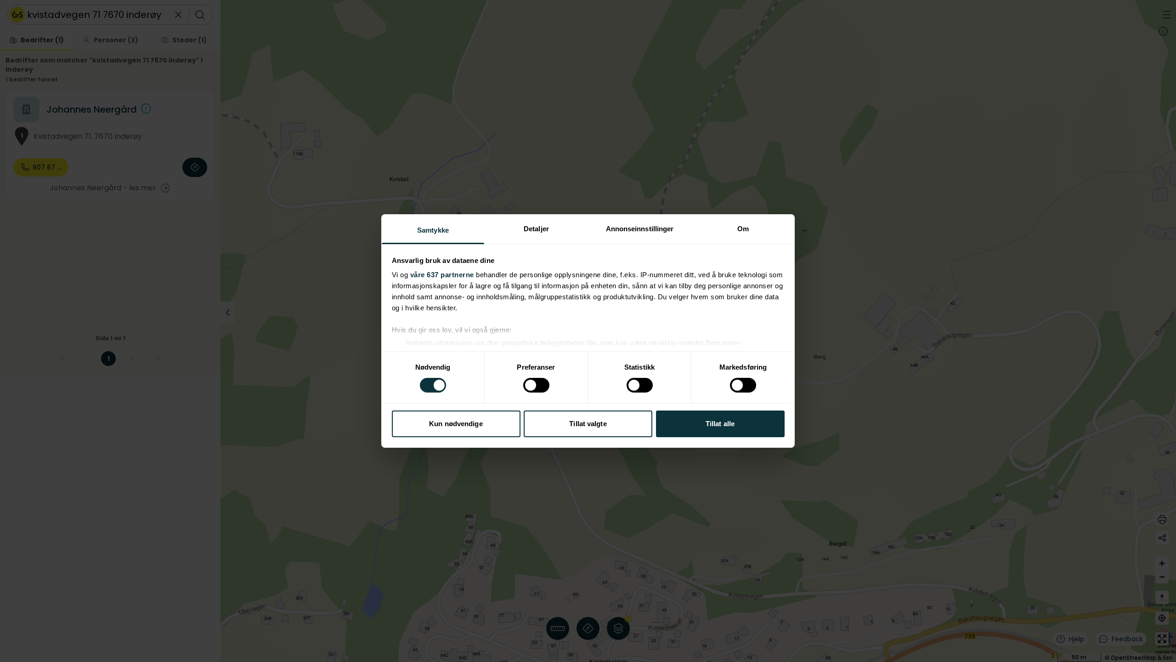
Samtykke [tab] (433, 230)
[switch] (536, 385)
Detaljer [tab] (536, 229)
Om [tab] (743, 229)
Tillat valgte (587, 424)
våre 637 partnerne (442, 275)
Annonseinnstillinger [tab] (640, 229)
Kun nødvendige (455, 424)
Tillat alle (720, 424)
